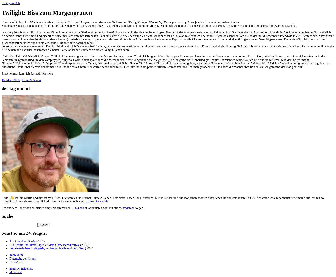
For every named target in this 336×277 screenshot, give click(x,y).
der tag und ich (11, 3)
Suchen (44, 224)
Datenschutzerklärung (22, 258)
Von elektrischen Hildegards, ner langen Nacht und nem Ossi (46, 248)
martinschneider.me (21, 268)
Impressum (16, 255)
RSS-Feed (77, 208)
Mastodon (125, 208)
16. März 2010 (11, 80)
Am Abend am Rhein (22, 241)
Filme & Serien (31, 80)
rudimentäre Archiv (96, 201)
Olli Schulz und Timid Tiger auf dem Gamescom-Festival (44, 245)
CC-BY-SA (16, 262)
